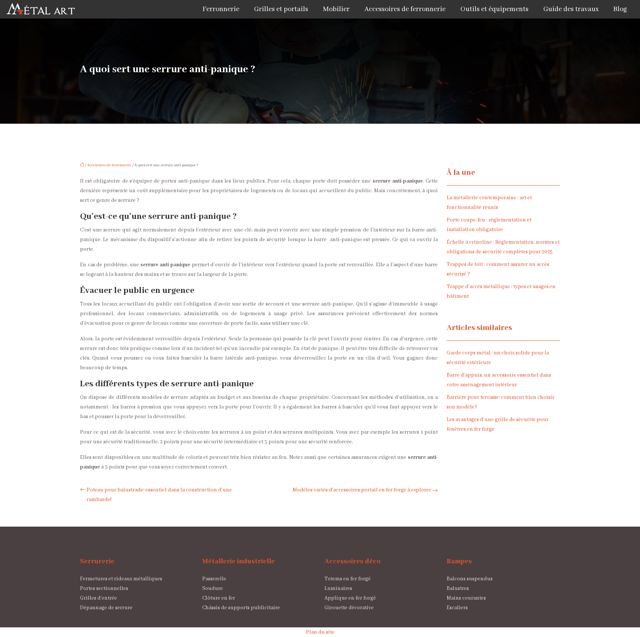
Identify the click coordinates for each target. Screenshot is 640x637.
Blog (620, 9)
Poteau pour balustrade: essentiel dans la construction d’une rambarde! (159, 495)
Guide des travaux (571, 9)
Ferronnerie (221, 9)
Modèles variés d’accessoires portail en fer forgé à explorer (362, 490)
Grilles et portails (281, 9)
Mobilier (336, 9)
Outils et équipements (494, 9)
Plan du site (320, 632)
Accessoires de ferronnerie (405, 9)
